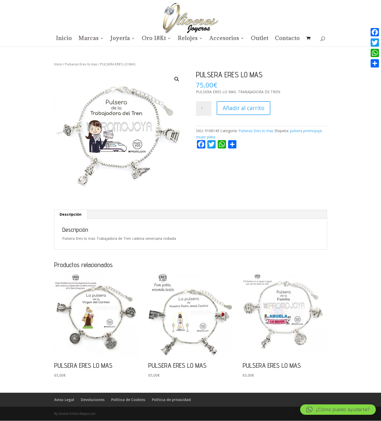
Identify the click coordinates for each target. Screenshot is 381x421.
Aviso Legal (64, 399)
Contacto (287, 39)
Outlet (260, 39)
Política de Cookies (128, 399)
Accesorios (224, 39)
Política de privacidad (171, 399)
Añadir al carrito (243, 108)
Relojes (188, 39)
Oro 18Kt (154, 39)
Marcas (89, 39)
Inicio (64, 39)
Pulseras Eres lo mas (81, 64)
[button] (176, 79)
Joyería (120, 39)
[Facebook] (375, 32)
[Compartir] (375, 63)
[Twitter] (375, 42)
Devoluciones (92, 399)
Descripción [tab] (70, 214)
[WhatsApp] (375, 53)
